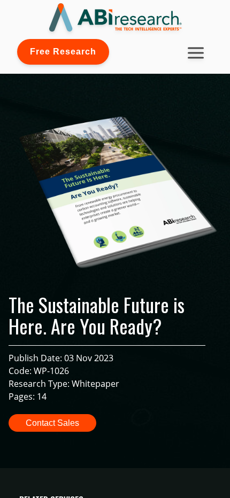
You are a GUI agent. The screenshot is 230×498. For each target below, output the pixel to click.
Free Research (63, 51)
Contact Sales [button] (52, 422)
